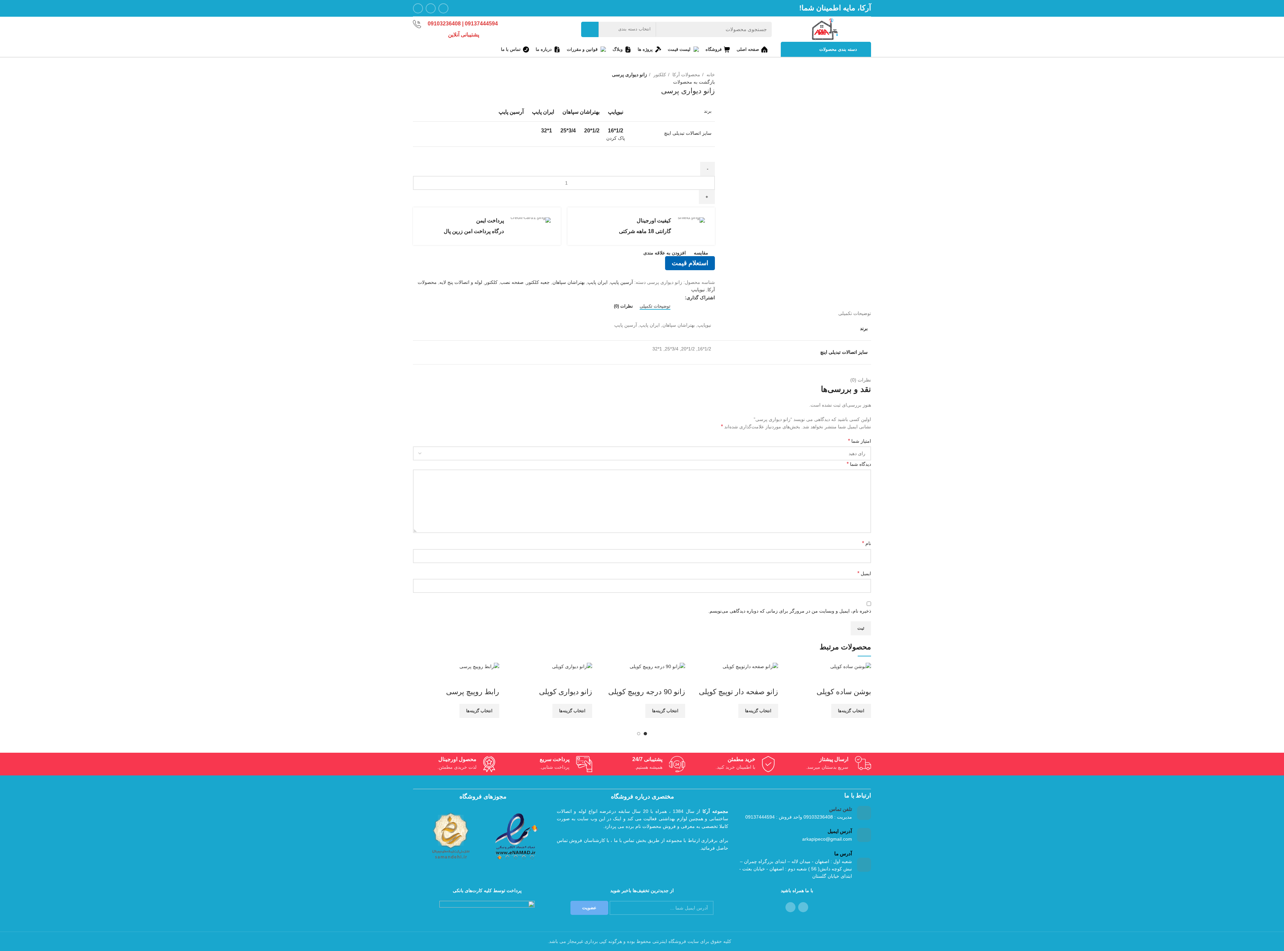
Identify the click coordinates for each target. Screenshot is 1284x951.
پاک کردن (615, 138)
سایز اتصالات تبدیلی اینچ (688, 133)
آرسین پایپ (621, 282)
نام (866, 543)
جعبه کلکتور (538, 282)
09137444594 (481, 23)
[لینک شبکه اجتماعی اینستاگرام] (443, 8)
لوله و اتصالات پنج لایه (460, 282)
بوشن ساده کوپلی (844, 692)
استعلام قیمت (690, 263)
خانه (710, 74)
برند (708, 111)
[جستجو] (590, 29)
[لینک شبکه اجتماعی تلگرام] (418, 8)
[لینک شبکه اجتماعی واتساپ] (431, 8)
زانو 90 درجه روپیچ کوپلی (646, 692)
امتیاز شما (859, 441)
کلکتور (659, 74)
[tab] (655, 306)
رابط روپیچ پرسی (472, 692)
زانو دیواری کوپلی (565, 692)
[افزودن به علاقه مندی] (826, 678)
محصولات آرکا (685, 74)
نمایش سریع (844, 678)
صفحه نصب (512, 282)
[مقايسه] (862, 678)
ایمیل (864, 573)
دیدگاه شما (859, 464)
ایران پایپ (597, 282)
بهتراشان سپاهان (568, 282)
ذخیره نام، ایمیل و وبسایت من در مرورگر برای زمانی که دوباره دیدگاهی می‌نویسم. (789, 611)
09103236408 (445, 23)
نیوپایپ (698, 289)
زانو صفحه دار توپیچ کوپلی (738, 692)
